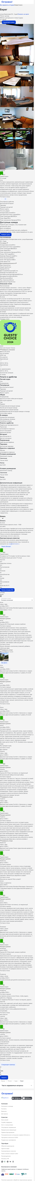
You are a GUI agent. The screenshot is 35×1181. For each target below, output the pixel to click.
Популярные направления (8, 1127)
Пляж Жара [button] (3, 250)
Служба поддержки (6, 1122)
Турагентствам (5, 1148)
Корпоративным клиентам (8, 1151)
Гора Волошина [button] (4, 278)
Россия (10, 1081)
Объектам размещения (7, 1146)
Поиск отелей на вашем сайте (9, 1153)
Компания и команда (7, 1106)
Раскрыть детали (5, 618)
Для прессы (4, 1114)
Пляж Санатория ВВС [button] (6, 248)
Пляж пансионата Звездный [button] (8, 252)
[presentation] (17, 599)
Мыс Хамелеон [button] (4, 280)
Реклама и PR (5, 1158)
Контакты (4, 1109)
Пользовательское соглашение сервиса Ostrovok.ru (15, 1135)
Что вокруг (3, 243)
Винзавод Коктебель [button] (6, 276)
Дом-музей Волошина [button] (7, 271)
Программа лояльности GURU (9, 1137)
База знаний (4, 1120)
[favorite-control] (1, 22)
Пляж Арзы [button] (3, 261)
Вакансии (4, 1111)
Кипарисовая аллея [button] (6, 245)
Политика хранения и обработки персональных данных (16, 1180)
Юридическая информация (8, 1130)
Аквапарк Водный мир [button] (7, 256)
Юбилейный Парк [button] (5, 282)
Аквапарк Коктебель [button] (6, 272)
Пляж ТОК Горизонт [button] (6, 259)
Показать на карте (23, 14)
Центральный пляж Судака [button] (8, 247)
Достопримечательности (7, 263)
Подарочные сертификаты (8, 1140)
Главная (3, 1081)
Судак (16, 1081)
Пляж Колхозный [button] (5, 258)
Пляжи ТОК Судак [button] (5, 254)
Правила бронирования (7, 1132)
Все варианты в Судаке (7, 5)
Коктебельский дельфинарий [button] (9, 274)
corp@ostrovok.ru (13, 544)
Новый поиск (18, 5)
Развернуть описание (8, 350)
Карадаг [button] (2, 269)
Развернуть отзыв (6, 650)
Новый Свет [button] (3, 267)
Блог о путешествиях (7, 1125)
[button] (17, 34)
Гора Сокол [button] (3, 265)
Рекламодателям (6, 1156)
